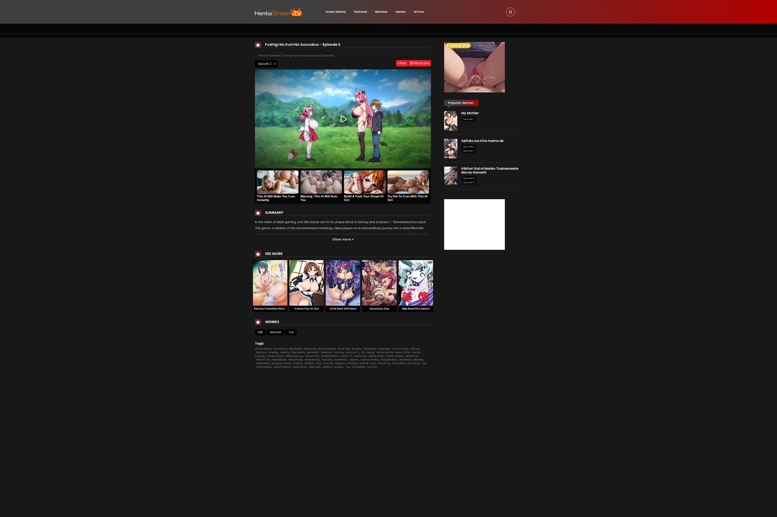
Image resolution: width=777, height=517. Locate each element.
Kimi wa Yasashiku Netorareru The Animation (283, 308)
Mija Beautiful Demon (416, 308)
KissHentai (340, 359)
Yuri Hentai (358, 367)
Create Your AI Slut (306, 308)
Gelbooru (326, 352)
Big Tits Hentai (327, 348)
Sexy (373, 363)
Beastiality (295, 348)
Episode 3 (468, 182)
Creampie (383, 348)
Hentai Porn (312, 356)
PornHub (352, 363)
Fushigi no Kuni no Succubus (302, 55)
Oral (318, 363)
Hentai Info (421, 63)
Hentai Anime (384, 352)
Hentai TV (346, 356)
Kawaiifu (327, 359)
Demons (261, 352)
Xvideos (339, 367)
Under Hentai (264, 367)
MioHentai (405, 359)
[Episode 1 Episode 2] (266, 63)
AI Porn (419, 12)
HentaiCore (263, 359)
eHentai (285, 352)
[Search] (510, 11)
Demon (415, 348)
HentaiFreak (295, 359)
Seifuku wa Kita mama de (482, 140)
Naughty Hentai (281, 363)
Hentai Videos (394, 356)
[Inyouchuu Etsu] (379, 283)
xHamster (315, 367)
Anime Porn (280, 348)
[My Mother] (450, 121)
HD (362, 352)
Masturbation (389, 359)
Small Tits (384, 363)
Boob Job (344, 348)
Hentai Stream (330, 356)
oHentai (309, 363)
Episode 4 (468, 178)
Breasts (356, 348)
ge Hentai (313, 352)
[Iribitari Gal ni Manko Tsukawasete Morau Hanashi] (450, 175)
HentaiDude (279, 359)
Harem (401, 12)
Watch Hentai (282, 367)
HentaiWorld (312, 359)
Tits (424, 363)
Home (261, 55)
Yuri (291, 332)
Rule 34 (364, 363)
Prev (402, 63)
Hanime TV (352, 352)
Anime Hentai (263, 348)
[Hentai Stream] (278, 12)
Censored (369, 348)
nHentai (298, 363)
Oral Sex (328, 363)
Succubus (413, 363)
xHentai (327, 367)
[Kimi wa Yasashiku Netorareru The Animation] (270, 283)
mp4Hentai (263, 363)
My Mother (470, 113)
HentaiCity (411, 356)
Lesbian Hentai (370, 359)
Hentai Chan (402, 352)
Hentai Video (376, 356)
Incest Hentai (336, 12)
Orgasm (340, 363)
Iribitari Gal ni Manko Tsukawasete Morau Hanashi (489, 170)
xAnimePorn (300, 367)
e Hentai (273, 352)
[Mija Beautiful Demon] (416, 283)
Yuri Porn (372, 367)
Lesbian (354, 359)
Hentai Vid (360, 356)
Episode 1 (468, 119)
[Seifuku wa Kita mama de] (450, 148)
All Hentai (274, 55)
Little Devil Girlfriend (343, 308)
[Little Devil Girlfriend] (343, 283)
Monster (381, 12)
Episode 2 (329, 55)
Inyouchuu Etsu (379, 308)
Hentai (370, 352)
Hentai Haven (275, 356)
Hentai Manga (294, 356)
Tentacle (360, 12)
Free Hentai (298, 352)
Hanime (339, 352)
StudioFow (398, 363)
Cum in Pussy (400, 348)
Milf (260, 332)
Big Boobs (310, 348)
